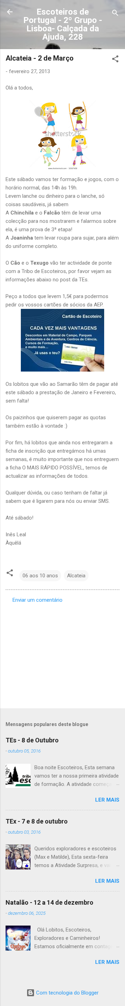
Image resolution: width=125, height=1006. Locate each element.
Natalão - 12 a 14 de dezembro (49, 902)
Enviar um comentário (37, 600)
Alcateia (76, 575)
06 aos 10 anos (40, 575)
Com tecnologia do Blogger (67, 993)
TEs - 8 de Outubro (32, 740)
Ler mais (107, 800)
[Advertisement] (62, 653)
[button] (115, 60)
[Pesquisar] (115, 14)
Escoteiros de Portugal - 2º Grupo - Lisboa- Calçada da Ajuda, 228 (62, 24)
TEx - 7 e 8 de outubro (37, 821)
